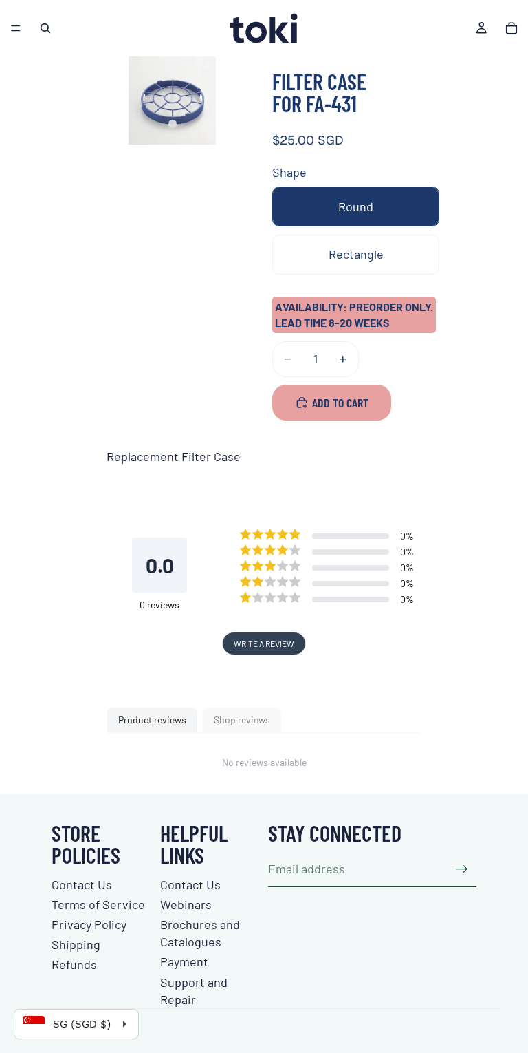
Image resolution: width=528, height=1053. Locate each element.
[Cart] (511, 28)
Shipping (76, 944)
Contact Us (82, 884)
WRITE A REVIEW (264, 643)
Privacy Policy (89, 924)
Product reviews (152, 719)
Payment (184, 961)
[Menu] (16, 28)
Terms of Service (98, 904)
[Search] (45, 28)
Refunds (74, 964)
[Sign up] (462, 869)
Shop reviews (242, 719)
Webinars (186, 904)
